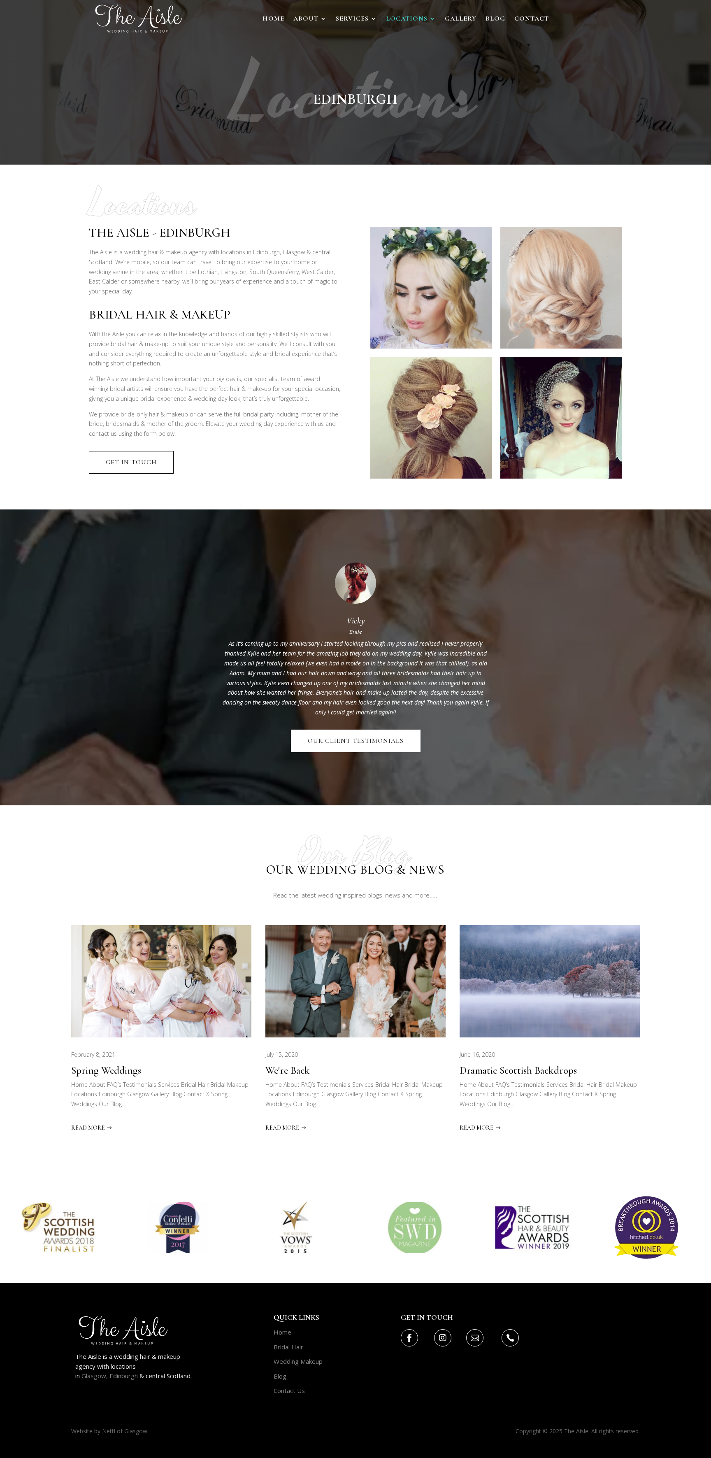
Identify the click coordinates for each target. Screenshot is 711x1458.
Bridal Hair (288, 1347)
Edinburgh (123, 1376)
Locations (407, 19)
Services (352, 19)
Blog (495, 19)
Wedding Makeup (298, 1361)
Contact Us (289, 1390)
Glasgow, (94, 1376)
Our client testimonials (356, 741)
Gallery (460, 19)
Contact (531, 19)
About (305, 19)
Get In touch (131, 462)
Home (273, 19)
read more (88, 1127)
